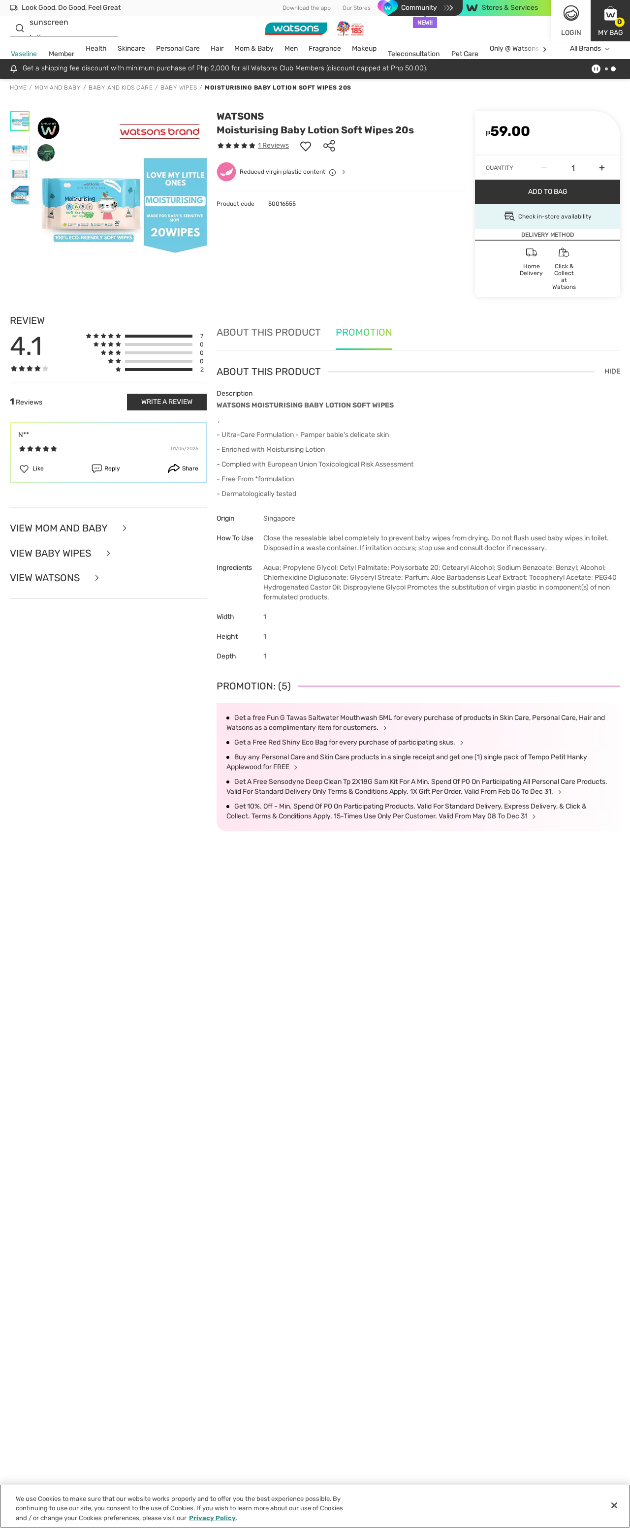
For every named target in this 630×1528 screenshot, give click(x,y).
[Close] (614, 1505)
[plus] (602, 168)
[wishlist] (305, 145)
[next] (544, 49)
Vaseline (24, 54)
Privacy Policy (212, 1518)
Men (291, 48)
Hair (217, 48)
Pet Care (464, 54)
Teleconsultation (414, 54)
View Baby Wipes (52, 553)
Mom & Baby (254, 48)
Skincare (131, 48)
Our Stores (357, 7)
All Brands (585, 48)
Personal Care (178, 48)
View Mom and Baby (60, 528)
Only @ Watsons (514, 48)
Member (61, 54)
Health (96, 48)
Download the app (307, 7)
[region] (315, 1506)
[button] (610, 20)
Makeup (364, 48)
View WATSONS (46, 578)
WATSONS (240, 116)
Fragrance (325, 48)
